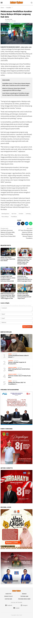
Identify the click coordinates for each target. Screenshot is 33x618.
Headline (10, 367)
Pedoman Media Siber (24, 599)
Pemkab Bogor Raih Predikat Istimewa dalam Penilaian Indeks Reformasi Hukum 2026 (8, 278)
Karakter (21, 213)
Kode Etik (8, 594)
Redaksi (24, 594)
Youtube (17, 608)
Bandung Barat (5, 213)
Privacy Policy (8, 596)
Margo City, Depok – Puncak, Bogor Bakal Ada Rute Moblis (8, 259)
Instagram (25, 605)
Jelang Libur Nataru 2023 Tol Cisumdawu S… (16, 383)
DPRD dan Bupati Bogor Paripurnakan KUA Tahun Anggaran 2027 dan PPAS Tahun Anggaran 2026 (8, 296)
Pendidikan (14, 216)
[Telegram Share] (26, 223)
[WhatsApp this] (30, 223)
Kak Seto (14, 213)
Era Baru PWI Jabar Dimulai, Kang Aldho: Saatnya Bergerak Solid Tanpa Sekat (24, 296)
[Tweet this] (22, 223)
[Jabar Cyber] (16, 2)
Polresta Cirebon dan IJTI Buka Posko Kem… (19, 376)
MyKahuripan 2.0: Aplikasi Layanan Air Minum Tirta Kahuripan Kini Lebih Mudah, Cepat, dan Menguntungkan (24, 261)
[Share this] (19, 223)
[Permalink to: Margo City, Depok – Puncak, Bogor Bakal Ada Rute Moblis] (8, 252)
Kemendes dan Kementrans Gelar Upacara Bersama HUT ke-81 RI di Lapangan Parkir (24, 278)
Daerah (10, 354)
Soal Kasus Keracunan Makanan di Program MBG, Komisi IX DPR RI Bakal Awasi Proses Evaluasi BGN (8, 232)
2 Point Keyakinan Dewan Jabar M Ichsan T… (18, 356)
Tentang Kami (24, 596)
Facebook (9, 605)
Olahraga (10, 360)
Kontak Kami (8, 599)
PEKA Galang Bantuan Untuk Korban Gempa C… (19, 369)
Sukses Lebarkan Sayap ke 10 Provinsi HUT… (17, 363)
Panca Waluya (5, 216)
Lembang (28, 213)
